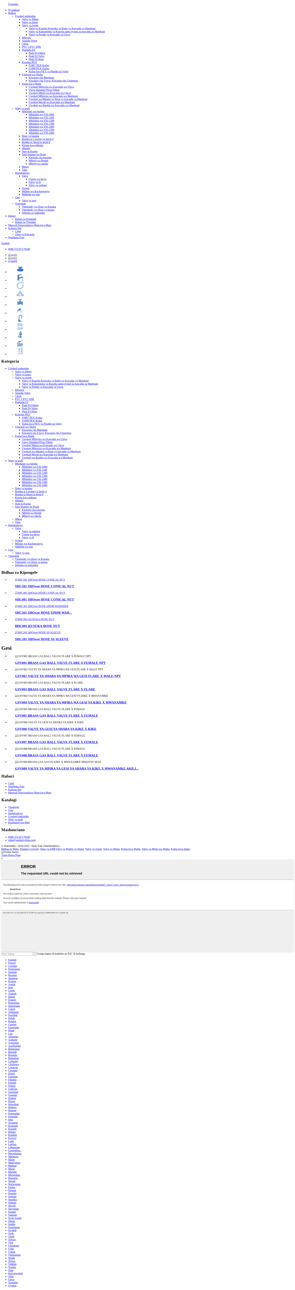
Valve (25, 176)
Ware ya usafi (22, 108)
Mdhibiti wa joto (31, 194)
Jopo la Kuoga (30, 151)
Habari (12, 215)
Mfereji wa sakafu (38, 163)
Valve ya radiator (38, 185)
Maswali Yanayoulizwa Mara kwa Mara (29, 225)
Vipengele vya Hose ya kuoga (38, 209)
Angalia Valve (29, 40)
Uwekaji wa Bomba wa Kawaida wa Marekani (54, 105)
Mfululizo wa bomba (33, 111)
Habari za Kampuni (25, 219)
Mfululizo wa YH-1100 (41, 117)
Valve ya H (35, 182)
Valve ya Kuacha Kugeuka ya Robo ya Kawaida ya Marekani (62, 28)
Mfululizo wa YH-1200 (41, 120)
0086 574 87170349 (19, 249)
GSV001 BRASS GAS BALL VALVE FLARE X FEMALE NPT (60, 663)
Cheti (18, 231)
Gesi (17, 197)
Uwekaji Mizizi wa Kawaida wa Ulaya (50, 93)
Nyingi (25, 188)
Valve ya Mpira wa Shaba (156, 849)
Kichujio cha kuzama (40, 157)
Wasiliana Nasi (16, 237)
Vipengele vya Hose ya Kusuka (39, 206)
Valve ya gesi (29, 200)
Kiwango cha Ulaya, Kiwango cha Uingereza (53, 80)
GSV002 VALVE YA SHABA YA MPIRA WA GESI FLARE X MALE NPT (68, 676)
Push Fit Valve (36, 56)
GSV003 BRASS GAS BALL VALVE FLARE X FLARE (55, 689)
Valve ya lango (30, 22)
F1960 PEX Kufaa (39, 68)
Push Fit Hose (36, 59)
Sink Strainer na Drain (34, 154)
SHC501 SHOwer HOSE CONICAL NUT (44, 586)
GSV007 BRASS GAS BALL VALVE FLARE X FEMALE (56, 742)
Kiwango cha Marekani (41, 77)
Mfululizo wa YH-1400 (41, 126)
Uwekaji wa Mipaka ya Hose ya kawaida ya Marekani (58, 99)
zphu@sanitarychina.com (22, 840)
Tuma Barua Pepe (11, 855)
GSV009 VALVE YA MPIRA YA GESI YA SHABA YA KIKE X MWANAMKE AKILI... (76, 768)
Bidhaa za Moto (10, 849)
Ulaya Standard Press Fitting (44, 89)
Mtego (25, 166)
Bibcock (26, 37)
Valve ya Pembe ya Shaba (70, 849)
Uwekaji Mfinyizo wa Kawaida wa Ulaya (51, 86)
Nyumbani (14, 10)
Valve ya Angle (30, 25)
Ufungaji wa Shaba (32, 74)
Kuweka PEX (29, 62)
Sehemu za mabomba (33, 212)
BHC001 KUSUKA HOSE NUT (37, 626)
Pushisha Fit (28, 49)
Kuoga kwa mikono (32, 145)
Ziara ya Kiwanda (24, 234)
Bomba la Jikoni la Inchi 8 (36, 142)
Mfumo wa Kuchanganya (36, 191)
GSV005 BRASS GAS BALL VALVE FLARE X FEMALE (56, 715)
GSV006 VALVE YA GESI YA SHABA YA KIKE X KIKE (55, 729)
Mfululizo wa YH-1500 (41, 129)
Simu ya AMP (47, 849)
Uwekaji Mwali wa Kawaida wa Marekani (52, 102)
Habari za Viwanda (25, 222)
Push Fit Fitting (37, 53)
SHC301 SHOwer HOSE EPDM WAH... (43, 612)
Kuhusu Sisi (14, 228)
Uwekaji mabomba (25, 16)
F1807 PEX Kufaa (39, 65)
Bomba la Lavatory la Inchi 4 (37, 139)
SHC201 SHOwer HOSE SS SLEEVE (42, 639)
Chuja (25, 43)
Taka (24, 169)
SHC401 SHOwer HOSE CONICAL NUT (44, 599)
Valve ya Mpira (30, 19)
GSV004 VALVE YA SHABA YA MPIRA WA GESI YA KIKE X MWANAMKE (71, 702)
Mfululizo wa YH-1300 (41, 123)
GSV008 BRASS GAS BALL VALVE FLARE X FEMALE (56, 755)
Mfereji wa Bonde (38, 160)
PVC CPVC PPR (31, 46)
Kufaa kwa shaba (180, 849)
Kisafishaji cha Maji (19, 822)
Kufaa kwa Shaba (31, 83)
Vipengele (20, 203)
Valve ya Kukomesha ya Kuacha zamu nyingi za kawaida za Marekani (67, 31)
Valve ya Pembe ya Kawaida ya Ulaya (49, 34)
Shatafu (26, 148)
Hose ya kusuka (30, 136)
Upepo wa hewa (37, 179)
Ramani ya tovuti (29, 849)
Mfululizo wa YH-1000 (41, 114)
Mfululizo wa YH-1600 (41, 132)
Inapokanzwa (22, 172)
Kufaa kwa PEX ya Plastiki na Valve (48, 71)
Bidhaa (12, 13)
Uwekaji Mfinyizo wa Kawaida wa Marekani (53, 96)
